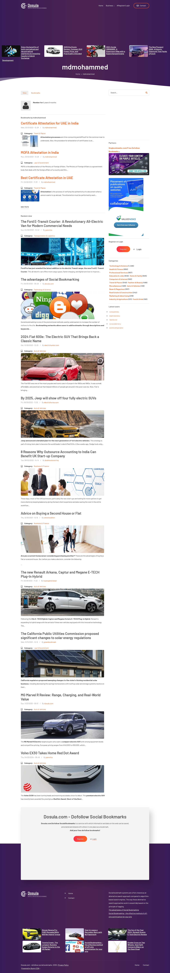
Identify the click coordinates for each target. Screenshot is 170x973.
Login (139, 249)
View (24, 93)
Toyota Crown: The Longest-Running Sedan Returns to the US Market (51, 945)
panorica (48, 230)
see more (25, 206)
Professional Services (118, 272)
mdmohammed (50, 127)
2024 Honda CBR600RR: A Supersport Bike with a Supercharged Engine (115, 50)
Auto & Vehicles (40, 351)
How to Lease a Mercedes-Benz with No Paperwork (93, 932)
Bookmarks (35, 93)
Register (123, 249)
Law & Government (41, 163)
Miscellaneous (115, 286)
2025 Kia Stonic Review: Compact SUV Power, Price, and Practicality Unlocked (73, 50)
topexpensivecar (50, 581)
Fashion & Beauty (135, 282)
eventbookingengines (116, 328)
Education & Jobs (116, 276)
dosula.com (49, 284)
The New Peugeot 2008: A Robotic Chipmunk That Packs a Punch (158, 50)
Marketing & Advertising (119, 296)
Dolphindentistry (114, 316)
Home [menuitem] (101, 5)
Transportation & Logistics (44, 236)
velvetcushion (49, 517)
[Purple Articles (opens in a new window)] (129, 164)
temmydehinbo (114, 312)
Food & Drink (138, 299)
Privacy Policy (63, 965)
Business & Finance (41, 466)
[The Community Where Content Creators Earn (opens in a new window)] (126, 221)
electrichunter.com (51, 345)
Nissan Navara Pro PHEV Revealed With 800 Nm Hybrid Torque (51, 932)
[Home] (24, 5)
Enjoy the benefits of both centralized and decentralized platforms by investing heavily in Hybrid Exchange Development (21, 53)
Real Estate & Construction (120, 292)
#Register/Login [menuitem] (123, 5)
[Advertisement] (85, 29)
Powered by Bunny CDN (30, 968)
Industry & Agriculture (118, 299)
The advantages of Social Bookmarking (124, 910)
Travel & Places (40, 133)
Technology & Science (42, 289)
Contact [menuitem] (143, 5)
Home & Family (136, 276)
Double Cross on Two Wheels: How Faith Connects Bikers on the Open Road (136, 945)
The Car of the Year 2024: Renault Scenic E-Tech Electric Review (137, 932)
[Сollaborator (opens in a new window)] (126, 192)
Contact (71, 898)
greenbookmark (50, 642)
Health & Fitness (116, 269)
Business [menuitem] (110, 6)
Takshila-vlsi (113, 320)
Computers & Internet (118, 279)
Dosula (33, 5)
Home (70, 893)
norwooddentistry (115, 324)
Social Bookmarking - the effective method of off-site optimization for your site (94, 947)
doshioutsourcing (52, 460)
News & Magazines (117, 289)
